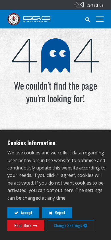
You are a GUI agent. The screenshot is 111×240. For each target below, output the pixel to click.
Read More (23, 225)
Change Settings (68, 225)
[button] (87, 19)
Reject (59, 212)
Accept (26, 212)
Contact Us (95, 5)
